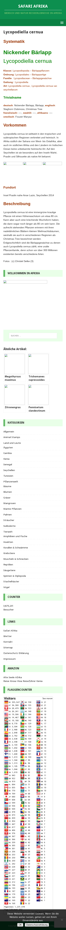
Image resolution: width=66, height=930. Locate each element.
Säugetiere (9, 570)
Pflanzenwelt (10, 481)
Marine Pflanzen (12, 509)
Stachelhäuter (11, 581)
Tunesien (8, 476)
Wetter (7, 636)
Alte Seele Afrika (12, 677)
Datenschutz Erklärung (16, 653)
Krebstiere (9, 553)
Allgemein (8, 431)
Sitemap (8, 647)
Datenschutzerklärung (37, 925)
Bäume (7, 486)
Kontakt (8, 642)
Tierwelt (8, 532)
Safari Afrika (10, 630)
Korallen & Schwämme (15, 547)
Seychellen (9, 470)
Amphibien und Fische (15, 536)
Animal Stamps (11, 437)
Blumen (7, 492)
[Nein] (61, 919)
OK (20, 925)
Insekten (8, 542)
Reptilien (8, 564)
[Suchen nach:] (33, 336)
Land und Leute (12, 443)
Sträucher (8, 520)
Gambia (7, 453)
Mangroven (9, 503)
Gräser (6, 497)
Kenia (6, 459)
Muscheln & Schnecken (15, 559)
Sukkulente (9, 526)
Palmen (7, 514)
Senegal (7, 464)
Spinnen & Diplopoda (14, 576)
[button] (61, 22)
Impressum (9, 659)
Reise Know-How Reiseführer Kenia (22, 681)
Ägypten (8, 447)
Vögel (6, 587)
